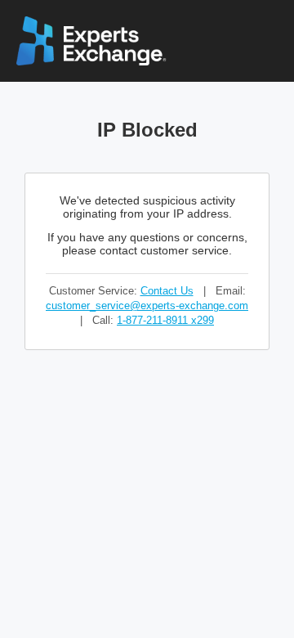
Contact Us (167, 291)
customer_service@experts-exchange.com (147, 305)
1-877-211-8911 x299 (165, 320)
